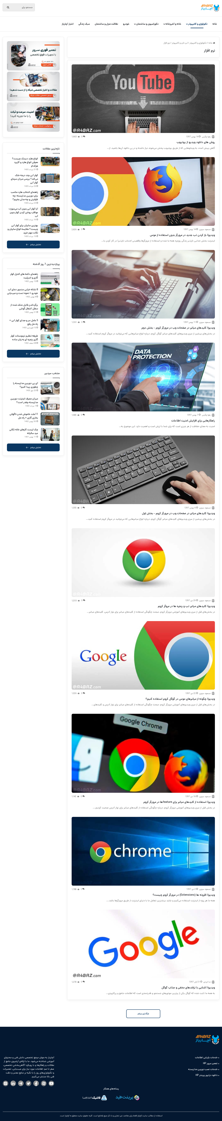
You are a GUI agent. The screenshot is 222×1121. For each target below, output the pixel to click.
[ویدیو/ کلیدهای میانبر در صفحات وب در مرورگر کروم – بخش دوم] (143, 284)
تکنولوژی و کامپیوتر (197, 24)
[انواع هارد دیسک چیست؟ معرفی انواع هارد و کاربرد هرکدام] (50, 161)
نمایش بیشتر (35, 244)
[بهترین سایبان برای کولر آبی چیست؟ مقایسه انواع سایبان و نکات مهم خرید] (50, 228)
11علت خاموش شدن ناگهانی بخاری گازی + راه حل (24, 416)
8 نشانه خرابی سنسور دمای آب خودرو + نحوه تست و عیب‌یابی (22, 291)
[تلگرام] (21, 1084)
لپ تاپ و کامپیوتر (180, 43)
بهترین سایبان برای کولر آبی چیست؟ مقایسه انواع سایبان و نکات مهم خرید (22, 229)
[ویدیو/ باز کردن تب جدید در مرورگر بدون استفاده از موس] (143, 191)
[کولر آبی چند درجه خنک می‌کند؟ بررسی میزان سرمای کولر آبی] (50, 178)
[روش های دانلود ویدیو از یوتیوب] (143, 98)
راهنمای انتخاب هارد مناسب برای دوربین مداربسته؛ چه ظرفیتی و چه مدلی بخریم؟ (24, 195)
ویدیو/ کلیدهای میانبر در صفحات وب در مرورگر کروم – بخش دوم (178, 328)
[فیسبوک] (36, 1084)
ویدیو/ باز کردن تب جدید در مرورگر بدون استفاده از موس (182, 235)
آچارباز (66, 1115)
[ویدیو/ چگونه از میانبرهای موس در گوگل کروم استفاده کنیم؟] (143, 655)
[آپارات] (43, 1084)
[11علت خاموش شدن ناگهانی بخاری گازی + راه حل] (50, 418)
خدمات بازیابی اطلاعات (206, 1057)
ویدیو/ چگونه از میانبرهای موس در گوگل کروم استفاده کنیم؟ (180, 699)
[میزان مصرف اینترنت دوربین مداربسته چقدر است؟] (50, 403)
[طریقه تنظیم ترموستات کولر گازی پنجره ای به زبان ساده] (50, 340)
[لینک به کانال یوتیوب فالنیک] (51, 1084)
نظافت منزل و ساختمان (106, 24)
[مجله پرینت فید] (127, 1098)
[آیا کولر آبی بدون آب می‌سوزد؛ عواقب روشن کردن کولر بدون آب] (50, 211)
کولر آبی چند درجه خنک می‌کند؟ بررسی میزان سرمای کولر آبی (24, 179)
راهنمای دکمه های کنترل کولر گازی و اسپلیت (24, 275)
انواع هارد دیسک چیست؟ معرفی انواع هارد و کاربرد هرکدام (25, 162)
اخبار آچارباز (68, 24)
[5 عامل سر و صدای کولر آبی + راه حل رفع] (50, 325)
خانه (214, 24)
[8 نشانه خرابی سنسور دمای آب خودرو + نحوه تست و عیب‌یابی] (50, 294)
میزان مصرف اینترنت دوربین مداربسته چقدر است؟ (24, 400)
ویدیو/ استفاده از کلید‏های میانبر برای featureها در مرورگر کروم (179, 802)
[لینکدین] (13, 1084)
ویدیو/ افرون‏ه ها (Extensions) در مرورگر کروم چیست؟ (184, 895)
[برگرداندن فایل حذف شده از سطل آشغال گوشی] (50, 309)
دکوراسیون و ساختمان (147, 24)
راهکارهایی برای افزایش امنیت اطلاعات (193, 421)
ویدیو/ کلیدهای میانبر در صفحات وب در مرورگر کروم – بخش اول (178, 513)
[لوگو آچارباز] (210, 8)
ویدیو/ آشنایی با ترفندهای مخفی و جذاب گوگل (188, 988)
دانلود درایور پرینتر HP (206, 1075)
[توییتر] (28, 1084)
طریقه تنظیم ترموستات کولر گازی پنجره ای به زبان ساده (24, 337)
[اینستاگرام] (5, 1084)
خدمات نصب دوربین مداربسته (202, 1069)
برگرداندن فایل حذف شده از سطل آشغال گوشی (24, 306)
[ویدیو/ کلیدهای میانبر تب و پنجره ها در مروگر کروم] (143, 562)
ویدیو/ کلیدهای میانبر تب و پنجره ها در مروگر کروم (186, 606)
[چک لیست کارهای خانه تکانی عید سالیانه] (50, 434)
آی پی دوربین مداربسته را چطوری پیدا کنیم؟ (25, 385)
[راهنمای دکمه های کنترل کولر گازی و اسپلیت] (50, 278)
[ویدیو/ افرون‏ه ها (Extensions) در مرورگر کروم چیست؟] (143, 851)
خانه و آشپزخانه (173, 24)
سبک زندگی (84, 24)
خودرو (126, 24)
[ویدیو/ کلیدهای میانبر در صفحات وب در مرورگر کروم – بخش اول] (143, 470)
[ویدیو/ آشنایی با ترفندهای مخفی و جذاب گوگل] (143, 944)
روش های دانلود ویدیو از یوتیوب (196, 142)
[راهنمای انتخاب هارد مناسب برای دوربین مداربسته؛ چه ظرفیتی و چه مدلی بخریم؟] (50, 195)
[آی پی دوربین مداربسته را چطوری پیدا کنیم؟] (50, 388)
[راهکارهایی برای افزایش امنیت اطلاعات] (143, 377)
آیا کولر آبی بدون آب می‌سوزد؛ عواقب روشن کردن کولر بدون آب (23, 212)
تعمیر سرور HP (210, 1063)
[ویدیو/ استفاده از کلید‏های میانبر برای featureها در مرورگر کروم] (143, 753)
